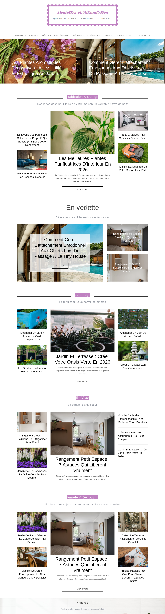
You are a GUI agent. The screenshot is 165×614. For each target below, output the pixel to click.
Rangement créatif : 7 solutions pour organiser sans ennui (32, 439)
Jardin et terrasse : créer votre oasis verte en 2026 (132, 453)
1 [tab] (152, 59)
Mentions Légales (66, 609)
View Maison (82, 189)
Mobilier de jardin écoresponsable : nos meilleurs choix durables (132, 419)
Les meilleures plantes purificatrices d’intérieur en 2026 (82, 164)
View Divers (82, 589)
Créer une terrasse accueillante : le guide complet (131, 436)
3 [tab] (93, 251)
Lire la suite (60, 263)
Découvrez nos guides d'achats (92, 609)
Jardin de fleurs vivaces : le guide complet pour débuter (32, 474)
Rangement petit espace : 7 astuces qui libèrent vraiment (82, 464)
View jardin (82, 382)
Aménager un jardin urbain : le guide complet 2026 (32, 336)
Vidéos (77, 609)
